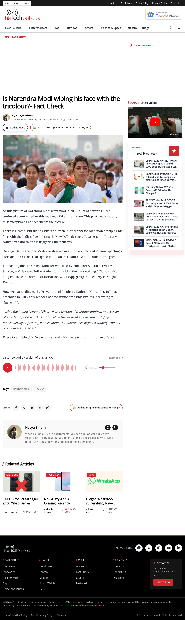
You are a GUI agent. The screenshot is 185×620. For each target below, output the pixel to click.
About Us (118, 566)
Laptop (43, 572)
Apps (91, 475)
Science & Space (111, 28)
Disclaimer (126, 3)
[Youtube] (168, 548)
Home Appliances (13, 589)
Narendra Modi (21, 388)
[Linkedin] (178, 548)
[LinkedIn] (32, 407)
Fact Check (19, 37)
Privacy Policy (159, 3)
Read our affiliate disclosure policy (86, 605)
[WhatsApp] (39, 407)
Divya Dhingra (10, 512)
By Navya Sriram (22, 115)
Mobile (43, 577)
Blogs (145, 28)
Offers (89, 28)
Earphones (45, 566)
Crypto (80, 577)
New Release (13, 28)
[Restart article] (86, 367)
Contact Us (176, 3)
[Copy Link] (47, 407)
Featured (81, 583)
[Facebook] (16, 407)
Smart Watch (47, 583)
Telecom (131, 28)
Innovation (9, 572)
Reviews (72, 28)
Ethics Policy (142, 3)
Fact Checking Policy (42, 615)
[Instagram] (108, 427)
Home (6, 37)
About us (112, 3)
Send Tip (161, 582)
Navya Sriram (35, 427)
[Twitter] (148, 548)
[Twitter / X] (24, 407)
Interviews (9, 566)
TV (40, 589)
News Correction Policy (15, 615)
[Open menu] (178, 27)
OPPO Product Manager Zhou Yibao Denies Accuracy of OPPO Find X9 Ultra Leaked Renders (21, 501)
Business (81, 566)
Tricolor (40, 388)
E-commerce (10, 577)
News (55, 28)
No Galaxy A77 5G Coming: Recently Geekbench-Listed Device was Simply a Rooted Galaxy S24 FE (60, 501)
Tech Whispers (38, 28)
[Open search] (171, 27)
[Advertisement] (63, 66)
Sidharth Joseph (48, 510)
